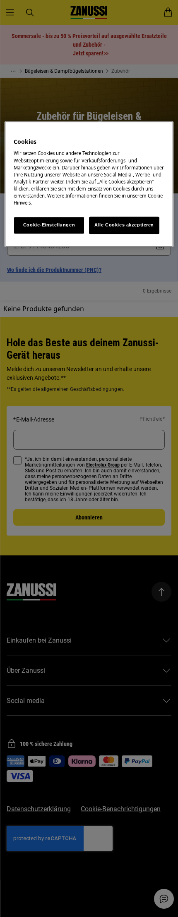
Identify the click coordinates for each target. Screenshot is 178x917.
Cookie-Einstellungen (49, 224)
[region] (89, 184)
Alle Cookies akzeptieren (124, 224)
